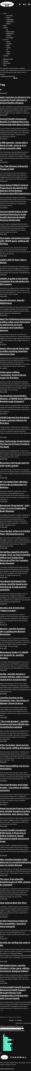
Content (9, 44)
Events (8, 48)
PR (7, 50)
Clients (8, 24)
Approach (9, 15)
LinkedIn (19, 1020)
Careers (5, 61)
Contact (5, 56)
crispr (17, 1030)
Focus (8, 17)
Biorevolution (10, 32)
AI (19, 1030)
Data (7, 46)
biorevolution (4, 1030)
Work (5, 26)
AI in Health (9, 38)
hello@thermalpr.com (7, 76)
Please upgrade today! (7, 1069)
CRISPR (8, 36)
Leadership (9, 21)
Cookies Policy (27, 1023)
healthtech (11, 1030)
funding (22, 1030)
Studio (8, 54)
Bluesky (11, 1020)
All (7, 30)
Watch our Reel (8, 59)
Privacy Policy (19, 1023)
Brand (8, 42)
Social (8, 52)
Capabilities (10, 19)
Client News (6, 63)
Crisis (4, 65)
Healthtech (9, 34)
